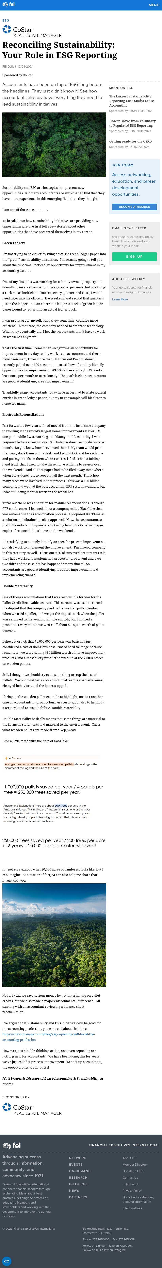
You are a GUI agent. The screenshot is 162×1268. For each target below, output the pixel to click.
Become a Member (134, 207)
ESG (5, 21)
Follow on (89, 1250)
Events (76, 1165)
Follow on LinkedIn (95, 1245)
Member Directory (135, 1165)
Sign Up (134, 256)
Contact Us (130, 1178)
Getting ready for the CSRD (130, 141)
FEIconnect (130, 1184)
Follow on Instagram (113, 1250)
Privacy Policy (132, 1191)
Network (77, 1158)
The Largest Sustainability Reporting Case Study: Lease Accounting (131, 100)
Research (78, 1178)
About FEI (129, 1158)
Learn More (120, 299)
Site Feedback (132, 1208)
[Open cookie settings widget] (6, 1261)
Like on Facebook (121, 1245)
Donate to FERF (133, 1171)
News (74, 1191)
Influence (79, 1184)
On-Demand (80, 1171)
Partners (78, 1197)
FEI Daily (8, 67)
